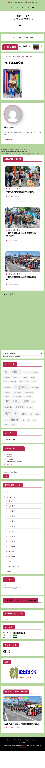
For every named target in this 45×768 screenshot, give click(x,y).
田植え (37, 414)
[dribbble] (22, 7)
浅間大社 (11, 413)
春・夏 (26, 698)
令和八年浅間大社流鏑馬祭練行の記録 (21, 278)
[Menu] (20, 26)
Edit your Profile (35, 132)
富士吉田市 (7, 388)
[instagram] (28, 7)
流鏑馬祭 (19, 407)
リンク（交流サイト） (14, 567)
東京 (26, 401)
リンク (34, 743)
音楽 (34, 420)
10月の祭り (10, 464)
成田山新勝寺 (17, 396)
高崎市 (6, 424)
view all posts (8, 139)
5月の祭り (12, 521)
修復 (21, 382)
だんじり (26, 372)
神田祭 (14, 419)
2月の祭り (12, 506)
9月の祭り (10, 457)
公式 (27, 382)
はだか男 (35, 372)
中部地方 (9, 698)
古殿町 (34, 382)
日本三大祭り (12, 401)
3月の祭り (12, 511)
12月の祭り (12, 556)
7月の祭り (12, 531)
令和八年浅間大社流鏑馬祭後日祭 (20, 192)
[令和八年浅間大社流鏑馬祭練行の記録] (22, 261)
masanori (8, 57)
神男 (23, 420)
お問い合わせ (21, 745)
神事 (5, 420)
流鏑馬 (8, 407)
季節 (22, 698)
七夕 (5, 382)
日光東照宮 (28, 396)
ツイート (5, 619)
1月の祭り (12, 501)
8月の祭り (10, 454)
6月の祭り (12, 526)
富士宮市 (21, 387)
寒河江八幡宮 (17, 392)
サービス (16, 377)
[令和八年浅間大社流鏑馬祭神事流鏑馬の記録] (22, 218)
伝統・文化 (15, 698)
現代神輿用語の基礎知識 (14, 462)
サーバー (7, 377)
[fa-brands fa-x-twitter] (17, 7)
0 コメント (31, 57)
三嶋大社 (13, 382)
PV (5, 372)
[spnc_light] (25, 25)
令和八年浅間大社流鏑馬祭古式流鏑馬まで (23, 726)
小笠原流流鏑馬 (29, 392)
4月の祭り (12, 516)
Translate (17, 357)
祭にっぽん (23, 16)
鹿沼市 (14, 424)
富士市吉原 (35, 388)
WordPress (24, 748)
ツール (25, 377)
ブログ (9, 561)
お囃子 (15, 372)
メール (9, 571)
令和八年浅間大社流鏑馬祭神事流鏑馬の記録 (21, 234)
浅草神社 (29, 407)
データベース (11, 497)
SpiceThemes (22, 750)
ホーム (9, 492)
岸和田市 (7, 396)
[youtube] (33, 7)
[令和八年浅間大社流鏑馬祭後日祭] (22, 176)
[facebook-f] (12, 7)
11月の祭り (10, 459)
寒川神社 (7, 392)
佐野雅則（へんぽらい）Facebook (20, 600)
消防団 (24, 414)
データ (33, 377)
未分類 (31, 698)
